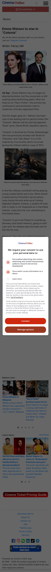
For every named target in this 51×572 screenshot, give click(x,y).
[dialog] (25, 286)
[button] (25, 279)
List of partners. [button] (17, 297)
